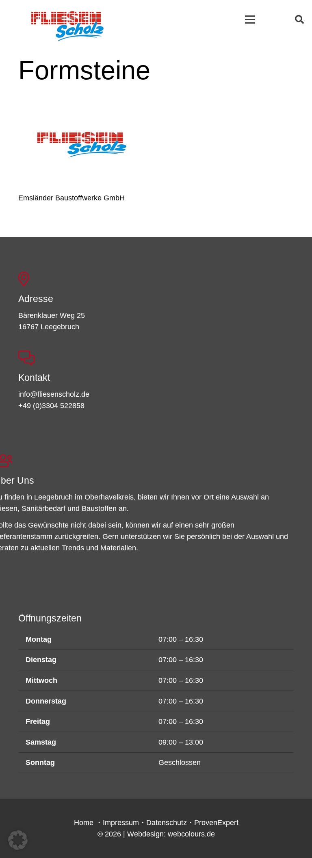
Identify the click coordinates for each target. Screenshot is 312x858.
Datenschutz (166, 823)
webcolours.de (191, 834)
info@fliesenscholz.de (53, 394)
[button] (250, 19)
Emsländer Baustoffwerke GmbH (71, 198)
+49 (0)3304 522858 (51, 406)
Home (83, 823)
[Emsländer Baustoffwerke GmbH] (81, 144)
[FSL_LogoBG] (67, 24)
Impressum (121, 823)
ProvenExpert (216, 823)
